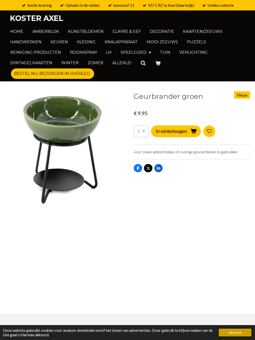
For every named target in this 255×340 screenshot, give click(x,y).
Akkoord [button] (235, 333)
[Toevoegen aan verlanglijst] (209, 131)
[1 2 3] (141, 131)
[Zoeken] (143, 63)
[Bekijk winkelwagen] (158, 63)
